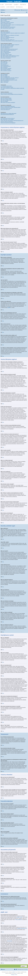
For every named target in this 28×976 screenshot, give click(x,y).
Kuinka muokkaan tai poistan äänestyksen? (8, 50)
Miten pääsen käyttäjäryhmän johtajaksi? (8, 78)
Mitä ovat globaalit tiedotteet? (6, 66)
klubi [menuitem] (1, 4)
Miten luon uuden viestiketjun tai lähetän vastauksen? (10, 44)
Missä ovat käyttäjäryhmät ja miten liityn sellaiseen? (10, 77)
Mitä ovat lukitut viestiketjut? (5, 69)
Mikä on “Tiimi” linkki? (4, 82)
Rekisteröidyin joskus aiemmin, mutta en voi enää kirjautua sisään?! (12, 24)
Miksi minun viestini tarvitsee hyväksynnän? (8, 56)
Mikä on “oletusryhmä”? (5, 81)
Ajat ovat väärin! (3, 34)
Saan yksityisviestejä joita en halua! (7, 87)
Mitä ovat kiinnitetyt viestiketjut (6, 68)
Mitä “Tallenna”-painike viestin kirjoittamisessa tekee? (10, 55)
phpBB (8, 307)
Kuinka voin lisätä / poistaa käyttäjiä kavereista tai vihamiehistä (11, 94)
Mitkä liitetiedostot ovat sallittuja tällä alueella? (8, 113)
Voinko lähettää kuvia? (4, 65)
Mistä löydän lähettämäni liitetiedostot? (7, 114)
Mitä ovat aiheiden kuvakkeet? (6, 70)
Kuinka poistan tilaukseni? (5, 109)
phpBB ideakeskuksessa (22, 928)
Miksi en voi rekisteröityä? (5, 21)
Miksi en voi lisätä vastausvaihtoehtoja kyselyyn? (9, 49)
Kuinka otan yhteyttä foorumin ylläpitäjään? (8, 122)
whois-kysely (9, 940)
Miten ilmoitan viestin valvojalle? (6, 54)
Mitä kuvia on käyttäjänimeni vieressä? (7, 37)
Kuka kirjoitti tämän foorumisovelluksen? (8, 118)
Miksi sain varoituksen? (5, 53)
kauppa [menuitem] (2, 7)
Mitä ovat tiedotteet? (4, 67)
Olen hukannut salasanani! (5, 25)
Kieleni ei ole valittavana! (5, 36)
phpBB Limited (19, 917)
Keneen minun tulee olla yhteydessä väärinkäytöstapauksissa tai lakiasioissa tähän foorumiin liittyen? (12, 121)
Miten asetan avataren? (5, 38)
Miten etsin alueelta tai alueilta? (6, 98)
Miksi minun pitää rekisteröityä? (6, 19)
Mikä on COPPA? (4, 20)
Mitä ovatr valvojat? (4, 75)
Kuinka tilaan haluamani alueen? (6, 108)
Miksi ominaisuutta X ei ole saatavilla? (7, 119)
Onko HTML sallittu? (4, 62)
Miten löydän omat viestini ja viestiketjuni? (8, 102)
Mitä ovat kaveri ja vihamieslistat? (6, 93)
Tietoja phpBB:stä (18, 919)
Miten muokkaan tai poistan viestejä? (7, 45)
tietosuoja (19, 7)
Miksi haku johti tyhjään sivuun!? (6, 100)
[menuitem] (3, 10)
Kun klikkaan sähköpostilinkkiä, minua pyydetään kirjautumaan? (12, 40)
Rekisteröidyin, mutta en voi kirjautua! (7, 22)
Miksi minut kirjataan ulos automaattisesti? (8, 27)
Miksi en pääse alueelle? (5, 51)
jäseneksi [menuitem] (23, 4)
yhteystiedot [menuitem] (10, 7)
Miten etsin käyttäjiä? (4, 101)
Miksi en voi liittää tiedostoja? (6, 52)
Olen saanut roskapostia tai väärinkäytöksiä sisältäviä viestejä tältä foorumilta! (12, 89)
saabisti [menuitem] (16, 4)
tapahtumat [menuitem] (8, 4)
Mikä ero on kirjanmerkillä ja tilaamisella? (8, 106)
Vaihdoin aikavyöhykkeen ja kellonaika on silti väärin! (10, 35)
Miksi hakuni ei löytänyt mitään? (6, 99)
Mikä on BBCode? (4, 61)
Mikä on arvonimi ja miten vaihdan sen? (7, 39)
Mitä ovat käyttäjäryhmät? (5, 76)
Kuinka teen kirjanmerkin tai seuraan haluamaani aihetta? (10, 107)
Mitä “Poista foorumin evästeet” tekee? (7, 28)
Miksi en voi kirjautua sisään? (6, 23)
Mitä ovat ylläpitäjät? (4, 74)
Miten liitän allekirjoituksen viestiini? (7, 46)
